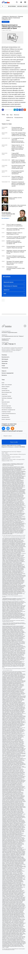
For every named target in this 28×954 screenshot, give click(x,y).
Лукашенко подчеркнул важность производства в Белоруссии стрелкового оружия (18, 184)
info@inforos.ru (5, 339)
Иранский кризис (8, 282)
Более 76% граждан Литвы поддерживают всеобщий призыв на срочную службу (19, 134)
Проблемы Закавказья (7, 398)
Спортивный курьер (6, 396)
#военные (16, 114)
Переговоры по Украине (10, 286)
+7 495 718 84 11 (9, 344)
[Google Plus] (25, 108)
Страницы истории (6, 411)
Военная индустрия (6, 405)
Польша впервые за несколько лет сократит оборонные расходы (18, 129)
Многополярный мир (7, 392)
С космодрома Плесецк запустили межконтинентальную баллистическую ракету (18, 140)
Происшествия (5, 415)
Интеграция (5, 359)
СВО (5, 293)
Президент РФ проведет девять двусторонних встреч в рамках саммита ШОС (15, 263)
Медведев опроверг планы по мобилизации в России (14, 233)
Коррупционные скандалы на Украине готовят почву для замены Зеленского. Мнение (16, 191)
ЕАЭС (3, 382)
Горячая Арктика (5, 390)
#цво (11, 114)
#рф (7, 114)
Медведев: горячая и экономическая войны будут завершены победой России (16, 252)
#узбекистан (9, 117)
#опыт (8, 120)
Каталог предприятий (7, 373)
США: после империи (7, 384)
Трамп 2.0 (6, 289)
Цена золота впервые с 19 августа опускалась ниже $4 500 (15, 229)
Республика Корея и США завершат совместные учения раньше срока (18, 167)
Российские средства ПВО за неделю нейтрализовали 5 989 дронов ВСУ (16, 237)
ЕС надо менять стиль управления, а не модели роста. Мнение (17, 206)
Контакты (4, 375)
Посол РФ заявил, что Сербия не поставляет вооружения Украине (17, 178)
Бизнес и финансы (6, 419)
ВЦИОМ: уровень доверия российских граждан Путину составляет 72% (14, 242)
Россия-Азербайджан (7, 407)
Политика (4, 355)
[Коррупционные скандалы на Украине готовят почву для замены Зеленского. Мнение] (5, 193)
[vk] (3, 428)
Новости (4, 371)
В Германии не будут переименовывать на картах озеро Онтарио (16, 268)
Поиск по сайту (14, 442)
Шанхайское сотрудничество (8, 409)
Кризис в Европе (5, 386)
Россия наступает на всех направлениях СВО (8, 213)
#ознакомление (19, 117)
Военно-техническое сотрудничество (11, 18)
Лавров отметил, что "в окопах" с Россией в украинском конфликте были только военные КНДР (18, 147)
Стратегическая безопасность (9, 413)
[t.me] (8, 428)
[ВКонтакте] (17, 108)
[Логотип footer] (7, 326)
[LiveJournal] (14, 108)
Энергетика (4, 394)
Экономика (5, 361)
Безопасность (13, 16)
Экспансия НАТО (5, 417)
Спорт (3, 365)
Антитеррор (4, 388)
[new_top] (3, 110)
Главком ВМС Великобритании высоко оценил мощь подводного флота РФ (18, 155)
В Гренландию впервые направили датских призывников (18, 172)
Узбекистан (5, 16)
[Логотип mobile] (6, 2)
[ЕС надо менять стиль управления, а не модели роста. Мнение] (5, 208)
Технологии (5, 368)
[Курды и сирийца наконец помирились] (5, 200)
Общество (4, 363)
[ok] (12, 428)
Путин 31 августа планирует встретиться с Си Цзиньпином (14, 225)
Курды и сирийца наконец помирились (15, 198)
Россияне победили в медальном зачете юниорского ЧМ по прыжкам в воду (16, 257)
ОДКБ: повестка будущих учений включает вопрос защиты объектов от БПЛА (18, 161)
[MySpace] (22, 108)
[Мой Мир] (20, 108)
